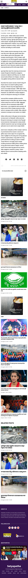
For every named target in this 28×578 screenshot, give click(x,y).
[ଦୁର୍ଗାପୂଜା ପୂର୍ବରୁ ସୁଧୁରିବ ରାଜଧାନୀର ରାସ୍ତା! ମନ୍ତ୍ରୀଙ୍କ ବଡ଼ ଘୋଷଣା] (14, 208)
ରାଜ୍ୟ (16, 33)
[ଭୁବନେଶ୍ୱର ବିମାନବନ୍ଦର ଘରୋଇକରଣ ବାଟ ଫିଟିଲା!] (14, 256)
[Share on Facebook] (6, 159)
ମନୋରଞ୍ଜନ (9, 573)
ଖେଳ (18, 573)
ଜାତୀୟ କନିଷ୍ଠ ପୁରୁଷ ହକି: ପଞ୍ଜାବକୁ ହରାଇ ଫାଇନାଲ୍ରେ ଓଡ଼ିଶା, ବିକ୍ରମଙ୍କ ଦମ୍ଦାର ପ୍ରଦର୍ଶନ (13, 364)
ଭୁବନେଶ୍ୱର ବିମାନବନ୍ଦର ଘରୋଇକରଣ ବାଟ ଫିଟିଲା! (11, 267)
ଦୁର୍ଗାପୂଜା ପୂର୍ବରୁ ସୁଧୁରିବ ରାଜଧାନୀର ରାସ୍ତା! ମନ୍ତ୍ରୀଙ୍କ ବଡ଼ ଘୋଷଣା (13, 219)
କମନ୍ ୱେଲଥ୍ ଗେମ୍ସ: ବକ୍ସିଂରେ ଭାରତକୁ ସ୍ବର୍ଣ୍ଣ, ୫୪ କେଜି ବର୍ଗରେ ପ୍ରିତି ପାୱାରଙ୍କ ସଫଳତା (13, 389)
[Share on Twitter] (10, 159)
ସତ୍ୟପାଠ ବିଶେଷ (23, 573)
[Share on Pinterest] (17, 159)
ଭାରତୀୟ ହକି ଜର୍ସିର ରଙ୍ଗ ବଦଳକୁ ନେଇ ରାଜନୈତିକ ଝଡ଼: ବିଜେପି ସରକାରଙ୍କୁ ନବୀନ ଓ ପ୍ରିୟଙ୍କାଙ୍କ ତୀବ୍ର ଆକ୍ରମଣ (13, 414)
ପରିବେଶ (24, 4)
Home (2, 4)
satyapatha (14, 30)
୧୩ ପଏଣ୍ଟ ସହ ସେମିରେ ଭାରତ (7, 171)
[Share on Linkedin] (21, 159)
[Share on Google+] (14, 159)
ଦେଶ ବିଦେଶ (4, 33)
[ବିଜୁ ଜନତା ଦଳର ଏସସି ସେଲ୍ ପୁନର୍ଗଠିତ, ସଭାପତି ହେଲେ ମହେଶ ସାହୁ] (14, 280)
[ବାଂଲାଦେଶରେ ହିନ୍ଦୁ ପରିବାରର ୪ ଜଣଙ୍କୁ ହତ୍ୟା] (14, 232)
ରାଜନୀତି (15, 4)
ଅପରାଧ (14, 573)
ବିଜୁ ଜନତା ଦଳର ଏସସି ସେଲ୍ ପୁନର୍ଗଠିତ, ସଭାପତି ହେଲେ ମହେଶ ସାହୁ (13, 290)
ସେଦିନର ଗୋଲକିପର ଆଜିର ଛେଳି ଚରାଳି (18, 165)
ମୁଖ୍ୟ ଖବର (12, 33)
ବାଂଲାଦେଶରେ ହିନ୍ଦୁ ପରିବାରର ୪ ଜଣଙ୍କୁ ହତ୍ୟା (9, 243)
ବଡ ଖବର (8, 33)
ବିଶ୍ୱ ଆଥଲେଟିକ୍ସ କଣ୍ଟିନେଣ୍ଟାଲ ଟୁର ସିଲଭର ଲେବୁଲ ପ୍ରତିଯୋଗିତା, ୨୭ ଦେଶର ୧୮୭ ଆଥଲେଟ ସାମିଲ (13, 338)
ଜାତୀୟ (19, 4)
